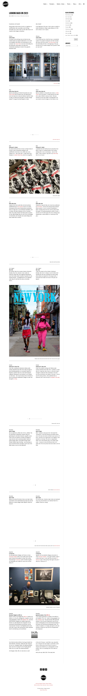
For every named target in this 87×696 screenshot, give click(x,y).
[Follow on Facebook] (43, 669)
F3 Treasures (18, 559)
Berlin (45, 4)
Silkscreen (67, 31)
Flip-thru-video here (56, 489)
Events (66, 21)
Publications (68, 29)
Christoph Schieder (13, 556)
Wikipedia (40, 619)
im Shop (15, 378)
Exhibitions (67, 23)
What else (67, 33)
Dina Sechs (67, 16)
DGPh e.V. (25, 616)
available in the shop (55, 377)
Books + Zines (60, 4)
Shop (74, 4)
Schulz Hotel (18, 43)
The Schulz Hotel (51, 42)
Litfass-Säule (11, 94)
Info (80, 4)
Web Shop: (37, 683)
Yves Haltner (20, 206)
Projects (67, 27)
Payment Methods (48, 683)
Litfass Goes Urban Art (56, 139)
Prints (68, 4)
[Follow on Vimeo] (46, 669)
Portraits (51, 4)
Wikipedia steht (25, 619)
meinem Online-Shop (18, 155)
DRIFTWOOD (67, 19)
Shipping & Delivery (42, 683)
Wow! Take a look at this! (70, 35)
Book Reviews (68, 14)
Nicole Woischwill (57, 545)
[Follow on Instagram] (41, 669)
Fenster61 (67, 25)
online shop (55, 153)
